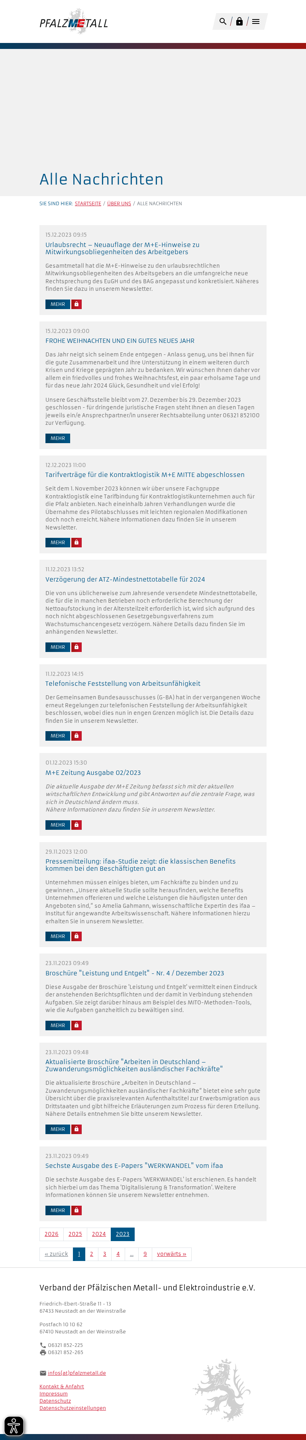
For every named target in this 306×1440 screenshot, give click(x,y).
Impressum (53, 1394)
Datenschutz (55, 1401)
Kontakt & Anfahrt (61, 1386)
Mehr (58, 304)
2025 (75, 1234)
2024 (99, 1234)
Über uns (119, 203)
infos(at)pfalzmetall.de (77, 1373)
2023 (122, 1234)
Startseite (88, 203)
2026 (52, 1234)
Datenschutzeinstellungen (72, 1408)
